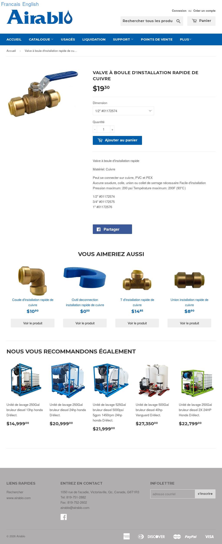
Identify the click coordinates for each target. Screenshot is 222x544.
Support (122, 39)
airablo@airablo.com (75, 507)
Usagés (68, 39)
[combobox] (152, 21)
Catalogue (40, 39)
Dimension (100, 103)
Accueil (14, 39)
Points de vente (157, 39)
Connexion (179, 11)
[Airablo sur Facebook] (63, 518)
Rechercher (15, 492)
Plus (184, 39)
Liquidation (94, 39)
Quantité (98, 122)
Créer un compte (204, 11)
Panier (204, 21)
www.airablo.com (19, 497)
